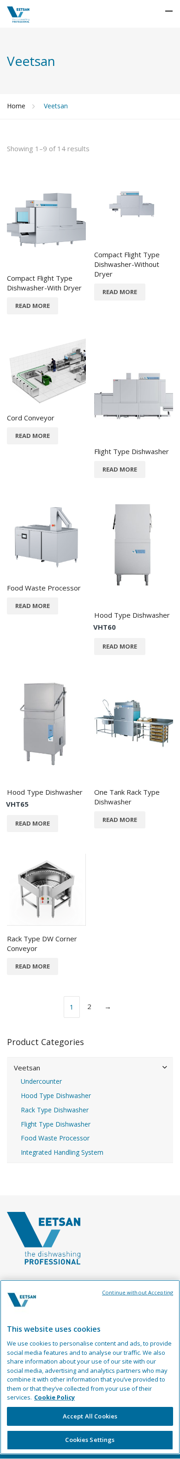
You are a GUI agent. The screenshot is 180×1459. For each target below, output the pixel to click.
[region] (90, 1367)
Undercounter (41, 1081)
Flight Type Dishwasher (55, 1124)
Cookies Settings (89, 1439)
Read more (32, 305)
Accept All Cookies (90, 1416)
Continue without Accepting (137, 1292)
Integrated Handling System (62, 1152)
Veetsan (27, 1067)
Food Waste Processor (55, 1138)
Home (16, 105)
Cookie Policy (54, 1397)
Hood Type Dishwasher (56, 1096)
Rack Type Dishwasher (55, 1110)
